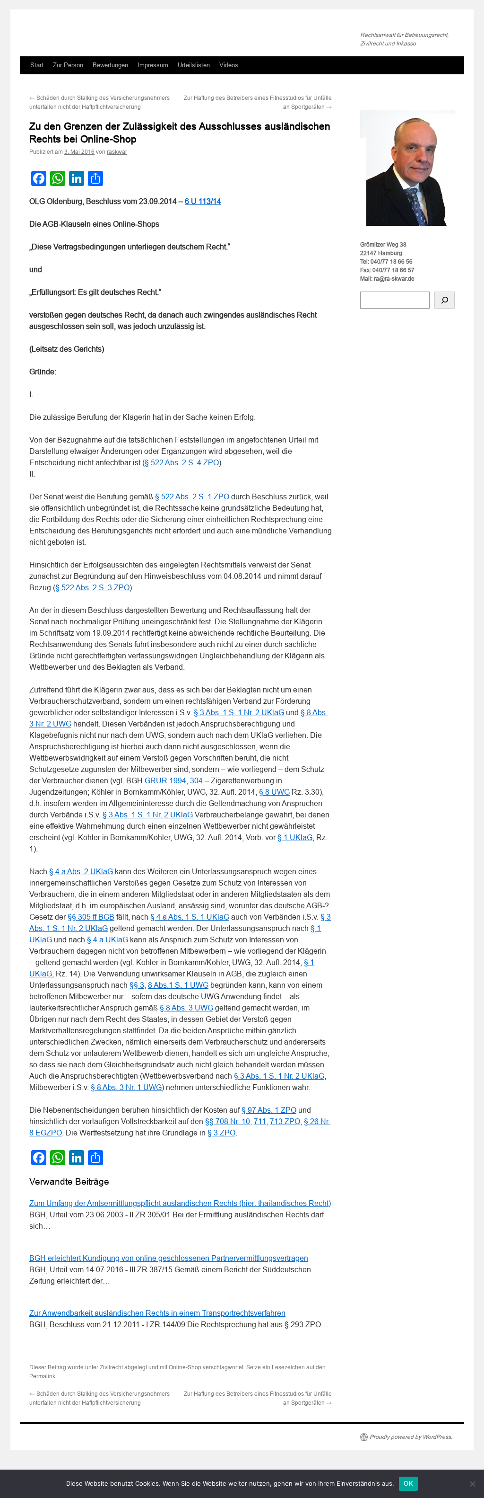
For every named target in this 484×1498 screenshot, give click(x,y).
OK (408, 1483)
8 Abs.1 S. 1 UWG (178, 985)
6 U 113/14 (203, 201)
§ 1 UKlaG (294, 837)
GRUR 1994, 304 (174, 781)
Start (36, 65)
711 (260, 1121)
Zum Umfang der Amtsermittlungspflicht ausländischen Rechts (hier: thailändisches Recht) (180, 1203)
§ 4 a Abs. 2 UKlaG (81, 872)
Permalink (42, 1376)
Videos (228, 65)
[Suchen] (444, 300)
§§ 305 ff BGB (91, 917)
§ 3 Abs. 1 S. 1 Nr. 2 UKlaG (239, 713)
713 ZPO (285, 1121)
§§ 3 (137, 985)
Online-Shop (185, 1367)
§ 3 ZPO (221, 1133)
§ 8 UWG (274, 792)
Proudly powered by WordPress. (411, 1437)
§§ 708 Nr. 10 (227, 1121)
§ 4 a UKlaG (107, 940)
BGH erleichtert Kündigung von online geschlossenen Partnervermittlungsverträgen (168, 1258)
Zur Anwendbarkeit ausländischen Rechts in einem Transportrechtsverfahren (157, 1313)
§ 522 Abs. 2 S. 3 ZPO (92, 588)
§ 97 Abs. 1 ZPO (269, 1110)
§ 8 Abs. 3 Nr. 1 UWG (126, 1087)
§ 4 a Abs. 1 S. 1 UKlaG (189, 917)
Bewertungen (110, 65)
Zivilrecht (111, 1367)
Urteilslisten (194, 65)
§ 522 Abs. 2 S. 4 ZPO (182, 463)
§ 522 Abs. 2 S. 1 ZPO (192, 497)
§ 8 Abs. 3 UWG (186, 1008)
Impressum (153, 65)
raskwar (117, 152)
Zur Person (68, 65)
